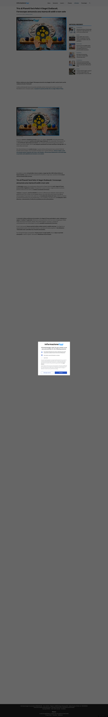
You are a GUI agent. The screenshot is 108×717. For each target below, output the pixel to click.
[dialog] (54, 358)
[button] (54, 358)
